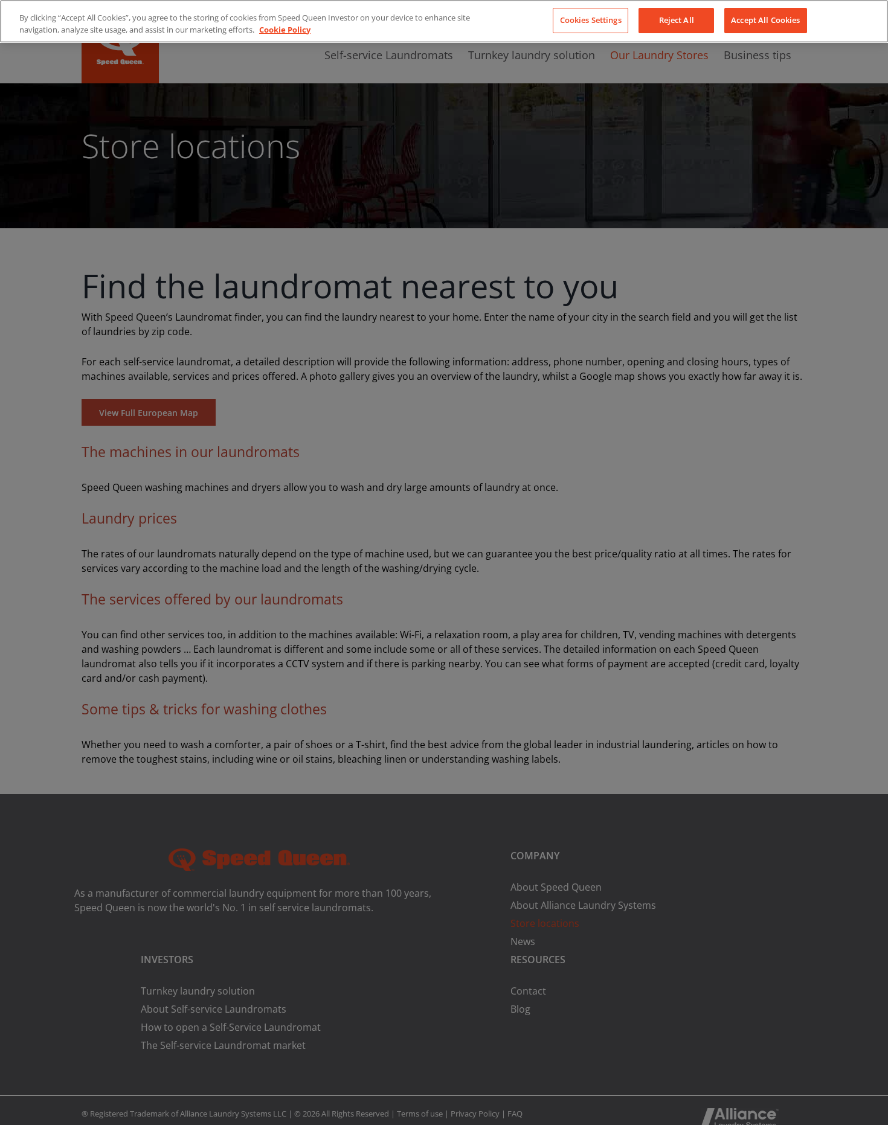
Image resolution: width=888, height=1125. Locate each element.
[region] (444, 21)
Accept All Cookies (765, 19)
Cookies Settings (591, 19)
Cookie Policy (284, 29)
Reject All (676, 19)
